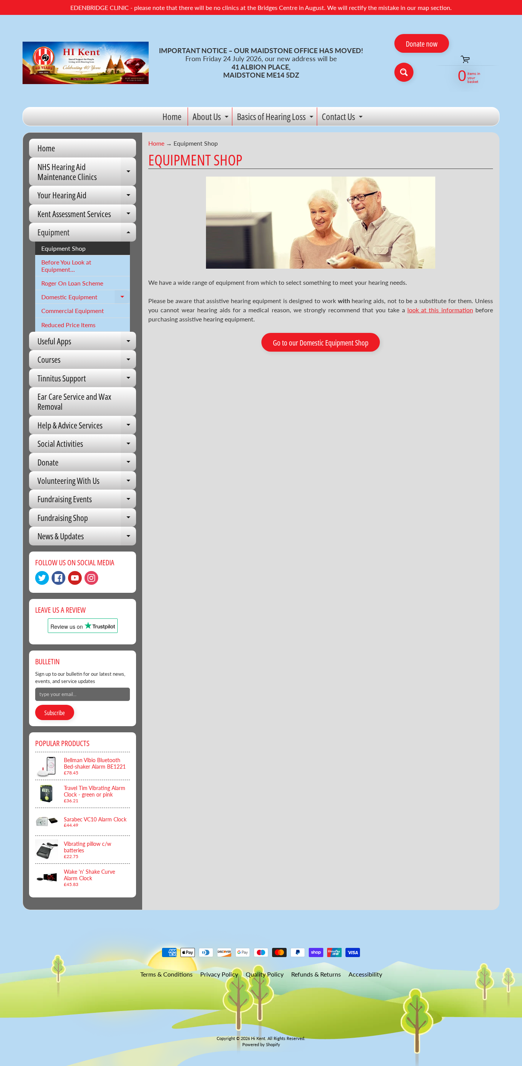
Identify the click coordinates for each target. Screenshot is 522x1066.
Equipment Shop (63, 248)
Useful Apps (86, 342)
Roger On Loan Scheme (72, 283)
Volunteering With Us (86, 482)
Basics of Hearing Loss (276, 118)
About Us (211, 118)
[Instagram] (91, 578)
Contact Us (343, 118)
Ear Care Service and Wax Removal (74, 401)
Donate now (422, 44)
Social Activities (86, 445)
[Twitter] (42, 578)
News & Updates (86, 537)
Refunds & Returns (316, 974)
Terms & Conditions (166, 974)
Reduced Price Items (68, 324)
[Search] (403, 72)
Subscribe (54, 713)
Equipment (86, 233)
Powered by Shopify (261, 1044)
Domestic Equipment (85, 298)
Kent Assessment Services (86, 215)
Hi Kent (258, 1038)
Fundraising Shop (86, 519)
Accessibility (365, 974)
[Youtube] (75, 578)
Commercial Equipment (72, 310)
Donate (86, 463)
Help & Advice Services (86, 426)
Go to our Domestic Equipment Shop (320, 342)
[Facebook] (58, 578)
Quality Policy (265, 974)
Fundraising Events (86, 500)
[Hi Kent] (86, 63)
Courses (86, 361)
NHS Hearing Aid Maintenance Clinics (86, 172)
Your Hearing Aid (86, 196)
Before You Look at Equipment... (66, 265)
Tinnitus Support (86, 379)
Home (172, 116)
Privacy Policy (219, 974)
